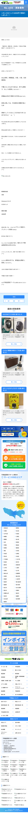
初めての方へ (4, 701)
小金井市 (18, 579)
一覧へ (14, 297)
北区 (5, 542)
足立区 (17, 530)
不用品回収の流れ (5, 712)
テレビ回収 (17, 680)
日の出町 (6, 599)
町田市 (5, 562)
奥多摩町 (18, 599)
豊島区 (17, 545)
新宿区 (17, 542)
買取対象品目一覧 (19, 705)
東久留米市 (18, 582)
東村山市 (6, 573)
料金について (18, 701)
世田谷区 (6, 528)
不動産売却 (17, 691)
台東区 (17, 553)
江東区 (17, 536)
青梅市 (5, 579)
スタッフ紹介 (18, 726)
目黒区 (5, 547)
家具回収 (17, 673)
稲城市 (5, 584)
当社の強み (17, 722)
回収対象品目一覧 (5, 705)
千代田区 (6, 559)
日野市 (5, 570)
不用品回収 (17, 666)
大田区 (5, 530)
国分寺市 (18, 576)
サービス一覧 (4, 666)
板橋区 (5, 536)
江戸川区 (6, 533)
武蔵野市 (18, 573)
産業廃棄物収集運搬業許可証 (10, 748)
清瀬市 (17, 590)
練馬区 (17, 528)
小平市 (5, 567)
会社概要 (3, 729)
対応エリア (3, 722)
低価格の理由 (4, 726)
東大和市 (18, 584)
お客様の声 (17, 712)
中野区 (5, 545)
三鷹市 (17, 567)
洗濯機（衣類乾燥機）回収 (20, 677)
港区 (5, 550)
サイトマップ (18, 729)
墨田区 (17, 547)
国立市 (5, 590)
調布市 (5, 564)
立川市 (17, 570)
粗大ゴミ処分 (18, 670)
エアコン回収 (4, 684)
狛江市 (5, 587)
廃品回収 (3, 673)
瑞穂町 (17, 596)
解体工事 (3, 694)
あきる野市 (18, 587)
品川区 (17, 539)
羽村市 (5, 596)
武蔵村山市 (6, 593)
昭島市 (5, 582)
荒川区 (5, 556)
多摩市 (5, 576)
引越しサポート (18, 684)
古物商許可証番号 (7, 751)
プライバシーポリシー (4, 733)
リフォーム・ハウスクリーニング (19, 687)
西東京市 (18, 564)
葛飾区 (5, 539)
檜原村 (5, 601)
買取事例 (3, 708)
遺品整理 (3, 691)
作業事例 (17, 708)
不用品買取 (3, 670)
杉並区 (17, 533)
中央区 (17, 556)
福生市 (17, 593)
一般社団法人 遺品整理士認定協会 (9, 746)
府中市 (17, 562)
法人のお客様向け (19, 694)
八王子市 (18, 559)
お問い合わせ (18, 733)
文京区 (17, 550)
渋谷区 (5, 553)
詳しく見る (14, 344)
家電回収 (3, 677)
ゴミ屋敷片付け (4, 687)
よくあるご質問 (4, 715)
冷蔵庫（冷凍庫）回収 (6, 680)
